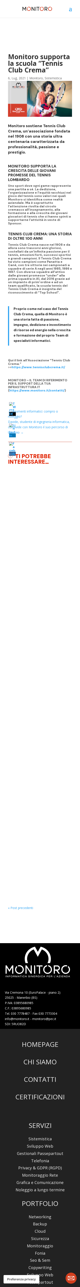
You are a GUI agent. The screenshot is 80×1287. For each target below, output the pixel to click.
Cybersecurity (43, 545)
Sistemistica (53, 78)
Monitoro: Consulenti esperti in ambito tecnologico (38, 821)
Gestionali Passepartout (40, 1153)
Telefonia (40, 1160)
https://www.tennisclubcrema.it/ (38, 367)
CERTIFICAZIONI (40, 1096)
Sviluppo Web (40, 1146)
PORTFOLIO (40, 1203)
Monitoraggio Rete (40, 1175)
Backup (40, 1224)
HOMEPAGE (40, 1044)
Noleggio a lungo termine (40, 1189)
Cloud (40, 1231)
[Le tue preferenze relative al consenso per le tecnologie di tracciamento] (21, 1279)
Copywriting (40, 1267)
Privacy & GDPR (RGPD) (40, 1167)
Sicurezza (40, 1238)
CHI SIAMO (40, 1061)
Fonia (40, 1253)
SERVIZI (40, 1125)
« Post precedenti (20, 908)
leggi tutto (19, 612)
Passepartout (40, 1282)
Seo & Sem (40, 1260)
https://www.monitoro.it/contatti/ (37, 390)
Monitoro (36, 78)
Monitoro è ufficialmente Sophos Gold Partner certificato (37, 534)
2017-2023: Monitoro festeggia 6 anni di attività (38, 683)
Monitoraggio (23, 550)
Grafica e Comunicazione (40, 1182)
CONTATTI (40, 1079)
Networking (40, 1216)
